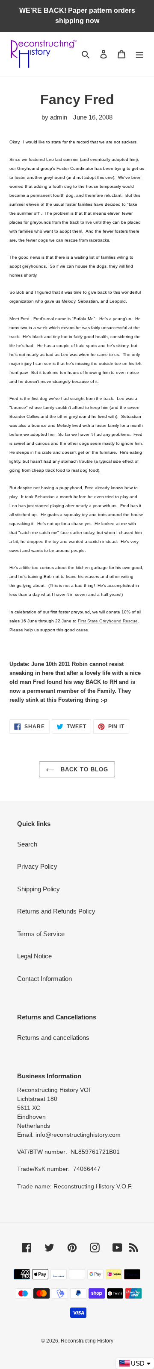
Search (27, 844)
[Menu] (139, 54)
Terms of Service (41, 933)
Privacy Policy (37, 866)
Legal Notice (34, 956)
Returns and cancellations (53, 1037)
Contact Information (44, 978)
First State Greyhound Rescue (108, 621)
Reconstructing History (87, 1341)
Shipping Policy (38, 889)
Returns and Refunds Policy (56, 911)
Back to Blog (84, 769)
